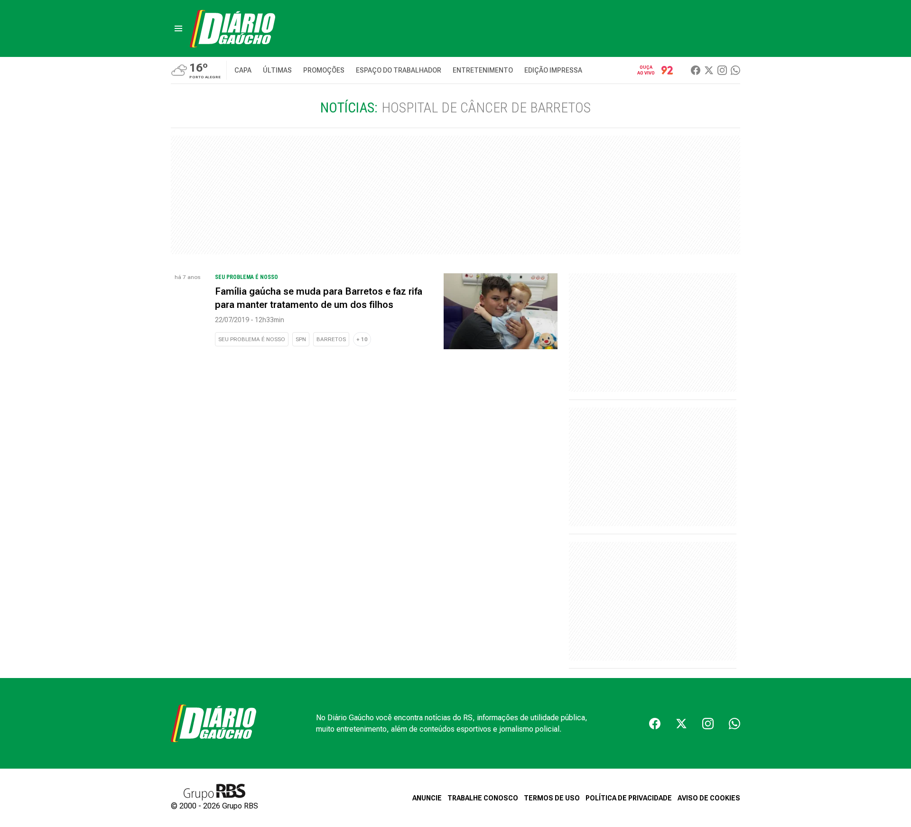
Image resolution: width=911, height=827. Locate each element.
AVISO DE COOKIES (709, 798)
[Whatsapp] (735, 70)
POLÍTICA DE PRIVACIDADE (629, 798)
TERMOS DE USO (552, 798)
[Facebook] (695, 70)
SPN (301, 339)
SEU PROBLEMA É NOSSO (251, 339)
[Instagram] (722, 70)
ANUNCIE (427, 798)
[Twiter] (709, 70)
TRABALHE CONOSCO (482, 798)
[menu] (178, 28)
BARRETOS (331, 339)
